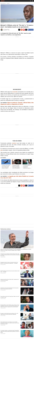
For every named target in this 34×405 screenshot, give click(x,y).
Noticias (8, 3)
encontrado (14, 91)
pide (1, 150)
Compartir (31, 29)
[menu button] (32, 1)
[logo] (3, 0)
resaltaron (14, 143)
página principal (3, 3)
